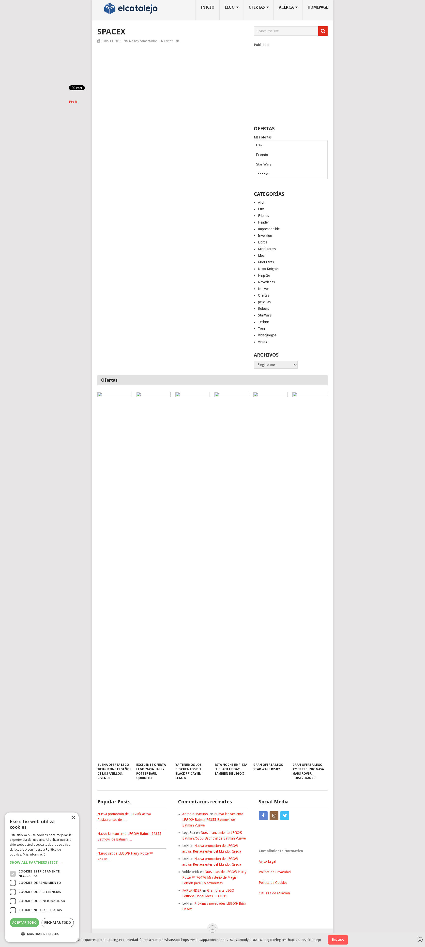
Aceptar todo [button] (24, 922)
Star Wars (263, 164)
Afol (261, 202)
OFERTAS (257, 7)
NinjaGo (264, 275)
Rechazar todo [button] (57, 922)
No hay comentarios (143, 41)
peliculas (264, 302)
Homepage (318, 7)
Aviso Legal (267, 861)
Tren (261, 329)
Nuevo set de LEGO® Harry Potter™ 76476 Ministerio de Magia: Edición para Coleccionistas (214, 877)
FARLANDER (191, 890)
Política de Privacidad (275, 872)
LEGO (230, 7)
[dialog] (42, 877)
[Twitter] (284, 815)
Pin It (73, 102)
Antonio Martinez (195, 814)
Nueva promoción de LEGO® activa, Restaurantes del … (124, 817)
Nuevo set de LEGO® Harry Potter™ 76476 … (125, 856)
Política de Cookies (273, 883)
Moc (261, 255)
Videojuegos (267, 335)
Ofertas (263, 295)
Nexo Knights (268, 269)
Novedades (266, 282)
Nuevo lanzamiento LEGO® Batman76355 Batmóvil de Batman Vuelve (212, 819)
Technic (262, 174)
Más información (35, 854)
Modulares (266, 262)
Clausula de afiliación (274, 893)
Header (263, 222)
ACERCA (286, 7)
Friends (262, 155)
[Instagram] (274, 815)
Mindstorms (267, 249)
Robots (263, 309)
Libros (262, 242)
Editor (168, 41)
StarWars (265, 315)
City (259, 145)
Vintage (263, 342)
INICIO (207, 7)
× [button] (73, 818)
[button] (42, 862)
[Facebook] (263, 815)
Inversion (265, 236)
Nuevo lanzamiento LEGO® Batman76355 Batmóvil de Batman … (129, 836)
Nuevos (263, 289)
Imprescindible (269, 229)
